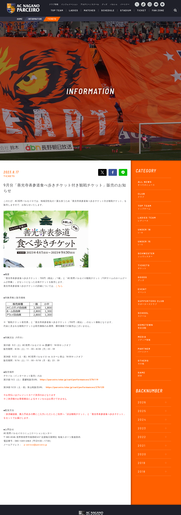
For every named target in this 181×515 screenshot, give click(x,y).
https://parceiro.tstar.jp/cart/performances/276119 (69, 379)
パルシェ (114, 4)
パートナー (125, 4)
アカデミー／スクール (90, 4)
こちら (59, 286)
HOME (19, 19)
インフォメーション (69, 4)
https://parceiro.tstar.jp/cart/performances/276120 (75, 387)
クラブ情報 (53, 4)
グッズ (104, 4)
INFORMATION (35, 19)
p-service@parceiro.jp (35, 444)
